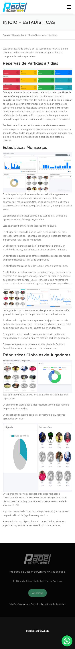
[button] (67, 640)
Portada (6, 35)
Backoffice (34, 35)
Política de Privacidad (25, 581)
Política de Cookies (51, 581)
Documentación (19, 35)
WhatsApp (37, 593)
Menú (69, 6)
